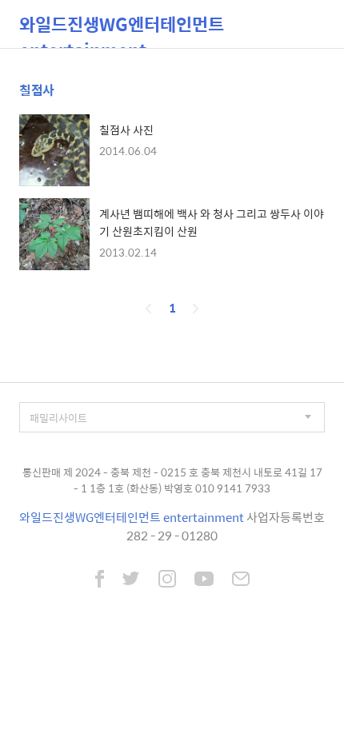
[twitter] (131, 580)
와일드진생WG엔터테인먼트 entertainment (121, 29)
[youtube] (204, 580)
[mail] (241, 580)
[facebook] (99, 580)
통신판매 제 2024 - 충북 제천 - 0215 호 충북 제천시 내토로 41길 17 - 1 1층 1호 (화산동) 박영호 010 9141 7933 (172, 480)
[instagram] (167, 580)
